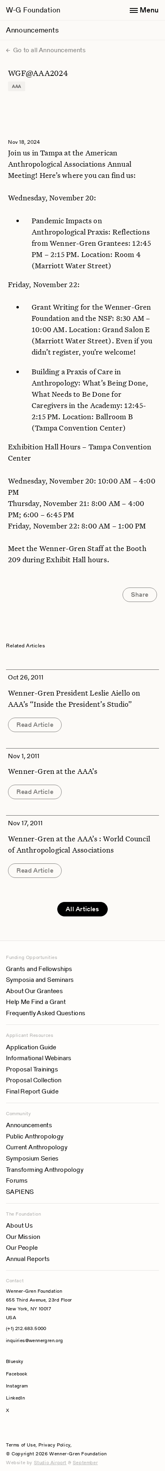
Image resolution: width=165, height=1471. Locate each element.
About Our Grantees (34, 991)
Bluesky (39, 1361)
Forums (17, 1180)
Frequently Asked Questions (45, 1013)
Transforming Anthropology (44, 1169)
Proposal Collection (34, 1080)
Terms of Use (21, 1444)
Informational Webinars (39, 1058)
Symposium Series (32, 1158)
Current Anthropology (36, 1147)
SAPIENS (20, 1191)
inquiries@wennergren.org (34, 1340)
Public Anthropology (35, 1136)
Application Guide (31, 1047)
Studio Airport (50, 1462)
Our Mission (23, 1236)
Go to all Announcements (49, 50)
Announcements (32, 30)
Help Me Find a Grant (36, 1001)
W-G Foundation (33, 10)
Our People (22, 1247)
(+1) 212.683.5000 (26, 1328)
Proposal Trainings (32, 1069)
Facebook (16, 1373)
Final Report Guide (32, 1091)
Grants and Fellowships (39, 968)
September (85, 1462)
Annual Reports (28, 1258)
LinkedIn (15, 1397)
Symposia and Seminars (40, 979)
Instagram (17, 1385)
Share (140, 594)
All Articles (82, 909)
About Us (19, 1225)
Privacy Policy (54, 1444)
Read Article (34, 724)
